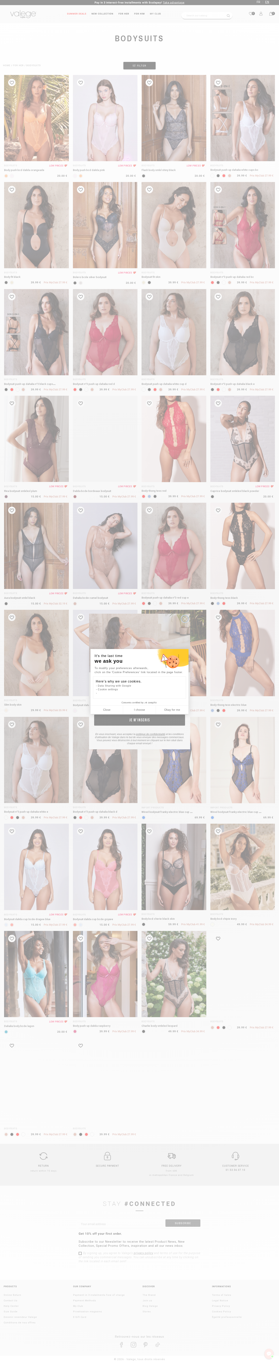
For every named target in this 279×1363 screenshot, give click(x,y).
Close (106, 709)
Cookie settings (108, 689)
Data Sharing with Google (114, 685)
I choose (139, 709)
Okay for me (172, 709)
